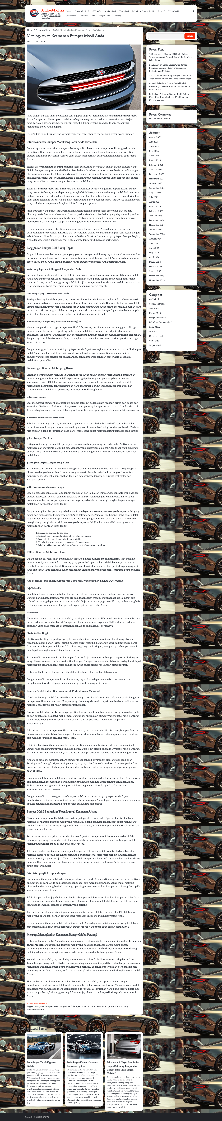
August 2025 (155, 193)
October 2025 (155, 183)
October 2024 (155, 229)
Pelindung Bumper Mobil (143, 11)
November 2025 (157, 179)
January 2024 (155, 271)
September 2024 (157, 234)
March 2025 (155, 206)
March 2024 (155, 262)
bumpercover (51, 1006)
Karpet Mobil (104, 16)
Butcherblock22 (52, 10)
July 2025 (153, 197)
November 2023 (157, 280)
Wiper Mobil (173, 11)
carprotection (111, 1006)
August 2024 (155, 239)
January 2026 (155, 169)
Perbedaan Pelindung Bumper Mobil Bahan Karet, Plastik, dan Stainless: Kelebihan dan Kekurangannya (169, 97)
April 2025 (154, 202)
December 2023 (156, 276)
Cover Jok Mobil (82, 11)
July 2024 (154, 243)
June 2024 (154, 248)
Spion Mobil (71, 16)
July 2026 (153, 142)
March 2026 (155, 160)
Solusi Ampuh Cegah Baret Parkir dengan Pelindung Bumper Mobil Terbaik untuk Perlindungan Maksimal (168, 68)
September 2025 (157, 188)
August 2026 (155, 137)
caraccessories (97, 1006)
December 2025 (156, 174)
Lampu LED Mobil (87, 16)
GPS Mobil (96, 11)
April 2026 (154, 156)
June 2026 (154, 146)
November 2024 (157, 225)
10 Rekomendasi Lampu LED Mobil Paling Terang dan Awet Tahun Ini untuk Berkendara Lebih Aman (170, 57)
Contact (117, 16)
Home (68, 11)
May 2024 (154, 253)
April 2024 (154, 257)
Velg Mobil (124, 11)
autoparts (39, 1006)
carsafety (123, 1006)
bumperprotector (81, 1006)
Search (149, 28)
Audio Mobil (110, 11)
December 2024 (156, 220)
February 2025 (156, 211)
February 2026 (156, 165)
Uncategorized (156, 336)
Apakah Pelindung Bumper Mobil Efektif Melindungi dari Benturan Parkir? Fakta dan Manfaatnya (169, 86)
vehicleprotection (35, 1009)
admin (43, 41)
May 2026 (154, 151)
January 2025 (155, 216)
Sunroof (161, 11)
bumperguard (65, 1006)
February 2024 (156, 266)
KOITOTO (45, 1117)
